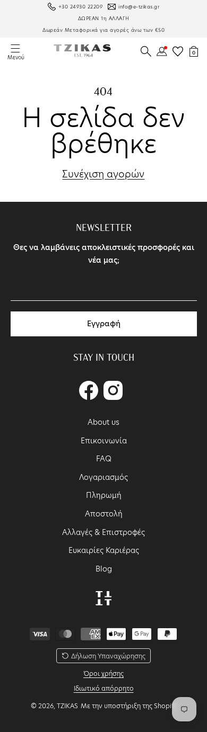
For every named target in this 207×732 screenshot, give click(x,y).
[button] (146, 51)
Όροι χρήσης (103, 673)
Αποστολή (104, 513)
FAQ (103, 458)
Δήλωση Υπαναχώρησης (108, 655)
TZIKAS (67, 705)
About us (103, 422)
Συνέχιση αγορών (103, 174)
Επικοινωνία (104, 440)
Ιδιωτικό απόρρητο (104, 688)
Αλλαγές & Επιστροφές (103, 532)
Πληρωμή (104, 495)
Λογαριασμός (103, 477)
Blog (104, 569)
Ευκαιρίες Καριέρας (103, 550)
